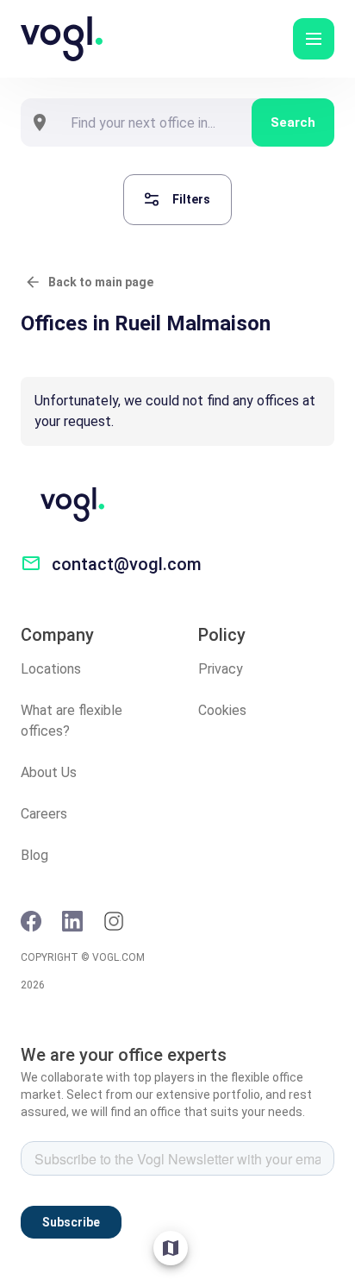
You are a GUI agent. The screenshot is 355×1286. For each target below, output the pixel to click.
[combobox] (155, 122)
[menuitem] (170, 1248)
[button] (313, 39)
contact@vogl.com (127, 564)
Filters (191, 199)
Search (293, 122)
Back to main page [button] (100, 282)
